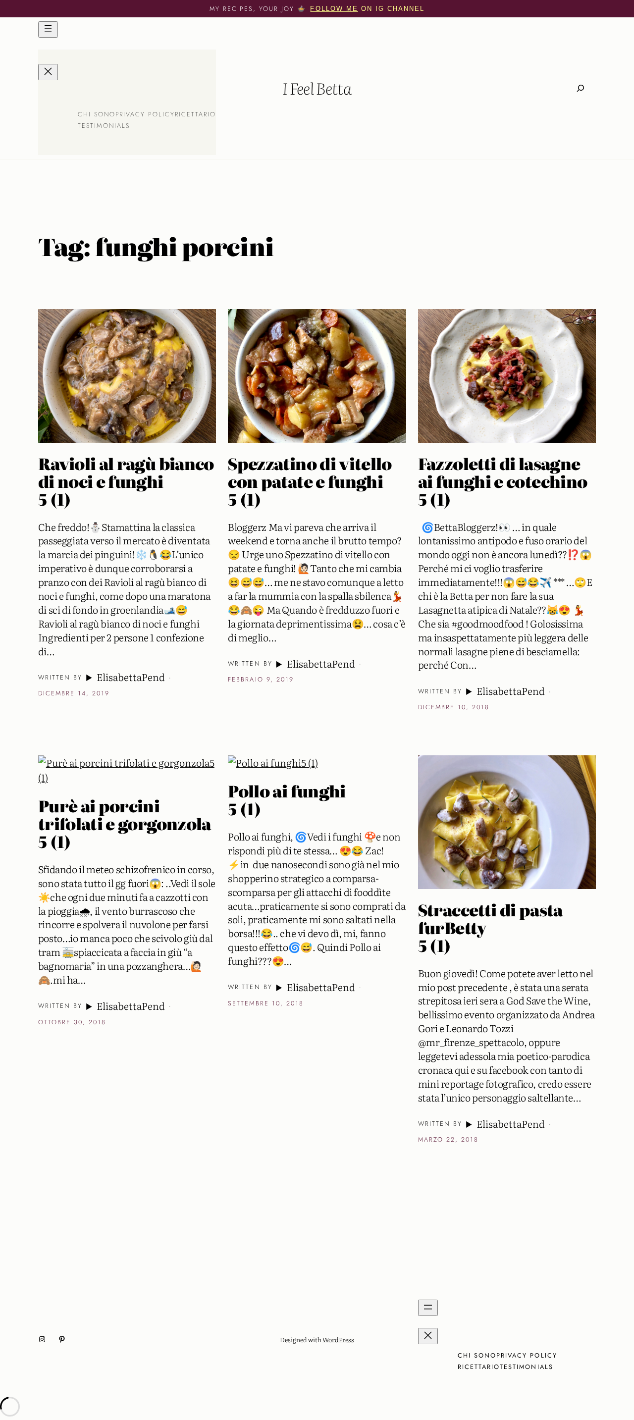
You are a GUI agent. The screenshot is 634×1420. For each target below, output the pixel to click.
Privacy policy (145, 114)
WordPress (338, 1339)
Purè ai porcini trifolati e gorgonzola (124, 823)
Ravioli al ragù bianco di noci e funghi (126, 481)
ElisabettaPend (131, 677)
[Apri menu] (48, 29)
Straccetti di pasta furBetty (490, 927)
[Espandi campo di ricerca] (580, 88)
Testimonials (104, 125)
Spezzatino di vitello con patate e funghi (310, 481)
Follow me (334, 8)
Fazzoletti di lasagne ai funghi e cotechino (502, 481)
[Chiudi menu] (48, 72)
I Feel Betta (317, 88)
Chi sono (96, 114)
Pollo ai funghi (286, 800)
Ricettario (195, 114)
